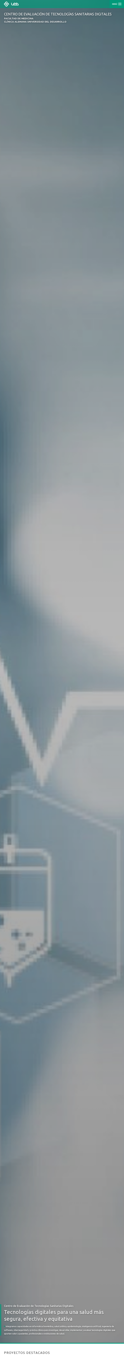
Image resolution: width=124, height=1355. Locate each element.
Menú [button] (115, 4)
